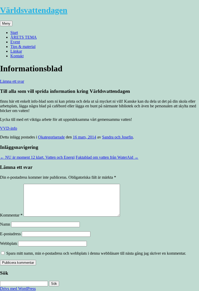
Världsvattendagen (33, 10)
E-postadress (10, 234)
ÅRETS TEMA (23, 37)
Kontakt (17, 56)
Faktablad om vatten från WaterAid (107, 157)
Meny (6, 23)
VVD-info (8, 128)
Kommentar (11, 215)
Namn (5, 224)
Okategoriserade (51, 137)
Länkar (16, 51)
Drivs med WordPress (18, 288)
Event (15, 42)
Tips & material (22, 46)
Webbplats (8, 243)
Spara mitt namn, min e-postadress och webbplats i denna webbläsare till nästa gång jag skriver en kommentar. (96, 253)
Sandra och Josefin (117, 137)
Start (14, 32)
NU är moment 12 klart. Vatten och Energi (37, 157)
